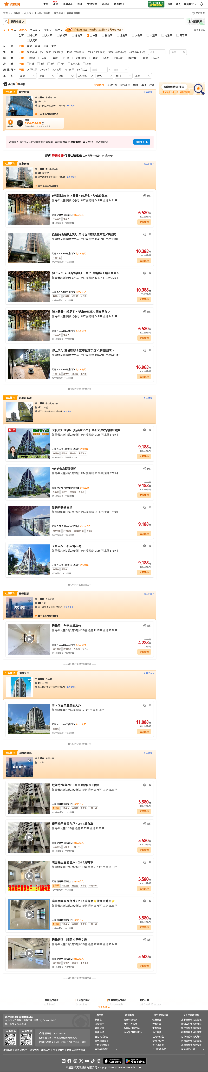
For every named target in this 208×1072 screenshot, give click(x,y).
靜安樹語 (58, 13)
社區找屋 (15, 13)
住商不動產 (158, 1036)
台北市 (27, 13)
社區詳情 (148, 92)
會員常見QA (21, 1050)
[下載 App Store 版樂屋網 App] (113, 1061)
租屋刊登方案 (130, 1023)
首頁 (5, 13)
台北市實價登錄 (115, 1004)
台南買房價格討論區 (191, 1040)
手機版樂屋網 (102, 1044)
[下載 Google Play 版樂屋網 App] (136, 1061)
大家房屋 (157, 1023)
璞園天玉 (24, 673)
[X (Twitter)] (81, 1061)
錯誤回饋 (7, 1049)
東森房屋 (157, 1028)
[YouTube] (87, 1061)
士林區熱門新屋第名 (48, 114)
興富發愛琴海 (146, 1008)
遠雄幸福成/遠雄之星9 (150, 1004)
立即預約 (144, 221)
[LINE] (63, 1061)
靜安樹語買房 (73, 13)
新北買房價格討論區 (191, 1023)
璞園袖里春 (25, 753)
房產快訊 (99, 1032)
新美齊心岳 (25, 398)
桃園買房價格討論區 (191, 1032)
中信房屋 (157, 1032)
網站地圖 (34, 1050)
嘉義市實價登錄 (115, 1008)
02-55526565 (60, 1033)
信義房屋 (157, 1019)
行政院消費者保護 (76, 1050)
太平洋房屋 (158, 1044)
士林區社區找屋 (42, 13)
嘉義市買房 (49, 1008)
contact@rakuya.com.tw (65, 1037)
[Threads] (99, 1061)
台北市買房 (49, 1004)
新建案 (98, 1019)
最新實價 (71, 105)
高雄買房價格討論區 (191, 1044)
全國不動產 (158, 1040)
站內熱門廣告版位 (133, 1032)
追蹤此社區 (142, 142)
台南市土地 (81, 1004)
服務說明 (45, 1050)
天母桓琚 (24, 593)
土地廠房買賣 (102, 1040)
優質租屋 (99, 1023)
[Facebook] (69, 1061)
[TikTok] (93, 1061)
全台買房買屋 (102, 1036)
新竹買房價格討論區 (191, 1028)
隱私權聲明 (58, 1050)
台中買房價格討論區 (191, 1036)
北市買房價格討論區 (191, 1019)
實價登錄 (99, 1028)
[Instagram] (75, 1061)
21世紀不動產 (159, 1049)
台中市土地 (81, 1008)
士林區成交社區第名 (48, 185)
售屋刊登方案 (130, 1019)
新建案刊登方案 (132, 1028)
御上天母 (24, 164)
